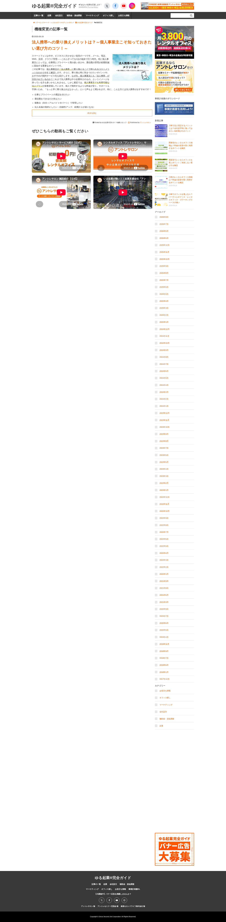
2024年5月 (164, 378)
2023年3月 (164, 476)
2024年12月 (165, 329)
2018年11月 (164, 644)
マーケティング (92, 15)
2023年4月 (164, 469)
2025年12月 (165, 245)
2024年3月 (164, 392)
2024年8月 (164, 357)
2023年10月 (165, 427)
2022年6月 (164, 539)
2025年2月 (164, 315)
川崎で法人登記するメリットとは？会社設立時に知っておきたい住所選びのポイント (181, 128)
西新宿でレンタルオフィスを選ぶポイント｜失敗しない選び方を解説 (181, 162)
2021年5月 (164, 595)
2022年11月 (164, 504)
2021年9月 (164, 581)
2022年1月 (164, 574)
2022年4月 (164, 553)
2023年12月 (165, 413)
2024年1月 (164, 406)
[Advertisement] (174, 747)
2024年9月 (164, 350)
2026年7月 (164, 224)
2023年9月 (164, 434)
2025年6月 (164, 287)
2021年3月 (164, 602)
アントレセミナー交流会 (107, 906)
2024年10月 (165, 343)
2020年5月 (164, 630)
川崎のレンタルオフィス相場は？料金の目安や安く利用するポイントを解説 (181, 180)
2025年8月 (164, 273)
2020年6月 (164, 623)
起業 (49, 15)
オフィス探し (108, 15)
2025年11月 (164, 252)
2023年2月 (164, 483)
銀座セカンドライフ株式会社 (132, 906)
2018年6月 (164, 665)
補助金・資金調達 (74, 15)
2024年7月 (164, 364)
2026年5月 (164, 238)
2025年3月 (164, 308)
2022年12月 (165, 497)
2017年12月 (165, 679)
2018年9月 (164, 651)
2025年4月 (164, 301)
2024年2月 (164, 399)
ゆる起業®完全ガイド (54, 6)
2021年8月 (164, 588)
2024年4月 (164, 385)
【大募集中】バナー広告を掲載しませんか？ (113, 894)
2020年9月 (164, 609)
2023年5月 (164, 462)
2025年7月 (164, 280)
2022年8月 (164, 525)
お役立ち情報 (123, 15)
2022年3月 (164, 560)
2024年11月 (164, 336)
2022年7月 (164, 532)
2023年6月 (164, 455)
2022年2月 (164, 567)
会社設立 (59, 15)
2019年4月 (164, 637)
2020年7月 (164, 616)
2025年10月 (165, 259)
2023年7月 (164, 448)
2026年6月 (164, 231)
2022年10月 (165, 511)
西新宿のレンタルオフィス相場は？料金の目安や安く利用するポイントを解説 (181, 145)
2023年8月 (164, 441)
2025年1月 (164, 322)
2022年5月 (164, 546)
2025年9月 (164, 266)
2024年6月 (164, 371)
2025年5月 (164, 294)
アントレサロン (92, 7)
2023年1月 (164, 490)
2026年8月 (164, 217)
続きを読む (92, 113)
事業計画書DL (134, 889)
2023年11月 (164, 420)
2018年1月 (164, 672)
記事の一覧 (38, 15)
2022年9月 (164, 518)
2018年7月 (164, 658)
